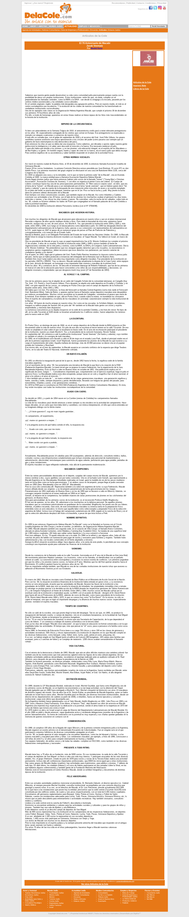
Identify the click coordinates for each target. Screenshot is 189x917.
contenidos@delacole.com (125, 881)
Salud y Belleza (30, 905)
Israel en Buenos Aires (106, 899)
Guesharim (102, 901)
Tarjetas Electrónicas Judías (35, 893)
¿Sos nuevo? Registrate (43, 3)
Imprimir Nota (139, 85)
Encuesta (94, 30)
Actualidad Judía (79, 891)
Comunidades (103, 893)
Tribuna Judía (103, 897)
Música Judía (54, 895)
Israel (51, 907)
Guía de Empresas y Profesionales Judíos (129, 896)
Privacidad (161, 3)
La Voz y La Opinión (105, 895)
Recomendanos (118, 3)
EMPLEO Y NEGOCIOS (89, 26)
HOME (25, 26)
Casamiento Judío (153, 893)
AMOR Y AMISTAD (38, 26)
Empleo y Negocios (128, 891)
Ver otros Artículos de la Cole (94, 884)
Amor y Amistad (30, 891)
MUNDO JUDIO (55, 26)
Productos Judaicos (129, 901)
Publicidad (130, 3)
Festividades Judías (56, 893)
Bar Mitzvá (150, 895)
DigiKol (136, 913)
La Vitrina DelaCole (129, 899)
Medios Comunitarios (105, 891)
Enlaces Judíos (114, 30)
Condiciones (150, 3)
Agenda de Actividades (31, 30)
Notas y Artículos (80, 899)
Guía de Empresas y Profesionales (75, 30)
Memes (52, 897)
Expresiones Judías (56, 903)
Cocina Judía (54, 901)
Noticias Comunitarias (51, 30)
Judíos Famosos (55, 905)
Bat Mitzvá (150, 897)
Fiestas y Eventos (152, 891)
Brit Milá (149, 899)
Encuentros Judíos (32, 895)
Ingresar (28, 3)
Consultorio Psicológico (33, 903)
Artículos (103, 30)
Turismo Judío (54, 899)
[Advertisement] (76, 71)
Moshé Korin (96, 48)
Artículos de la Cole (142, 82)
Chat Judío (29, 897)
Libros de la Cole (141, 89)
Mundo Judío (52, 891)
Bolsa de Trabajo (128, 893)
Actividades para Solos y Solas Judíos (34, 900)
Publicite (125, 903)
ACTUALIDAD (71, 26)
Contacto (140, 3)
